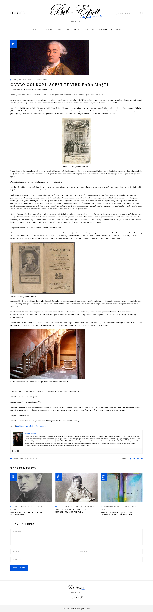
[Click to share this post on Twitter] (134, 458)
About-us (119, 29)
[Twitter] (15, 451)
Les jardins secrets (105, 29)
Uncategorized (42, 80)
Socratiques (89, 29)
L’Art (59, 29)
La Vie (67, 29)
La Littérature (46, 29)
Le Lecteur (32, 506)
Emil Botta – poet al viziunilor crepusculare (32, 426)
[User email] (18, 451)
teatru (36, 459)
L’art (15, 80)
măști (30, 459)
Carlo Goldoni (20, 459)
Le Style (76, 29)
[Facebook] (12, 451)
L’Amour (33, 29)
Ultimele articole (26, 80)
